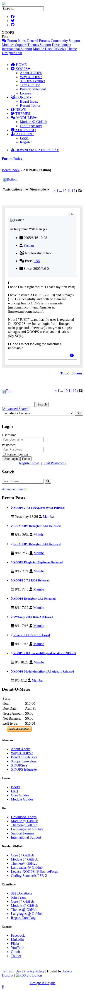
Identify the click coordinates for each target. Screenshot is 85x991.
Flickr (15, 943)
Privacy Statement (33, 89)
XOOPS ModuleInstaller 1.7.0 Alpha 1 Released (43, 671)
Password (9, 445)
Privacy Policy (34, 971)
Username (9, 435)
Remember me (17, 454)
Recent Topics (30, 105)
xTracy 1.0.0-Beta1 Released (31, 635)
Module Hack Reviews (49, 49)
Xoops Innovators (23, 761)
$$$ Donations (21, 893)
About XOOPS (31, 73)
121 (73, 213)
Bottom (12, 179)
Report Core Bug (23, 918)
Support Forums (22, 833)
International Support (17, 49)
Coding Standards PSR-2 (29, 876)
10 (64, 191)
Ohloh (15, 952)
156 (37, 261)
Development (61, 45)
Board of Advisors (24, 757)
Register (26, 142)
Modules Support (14, 45)
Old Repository (31, 126)
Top (8, 391)
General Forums (38, 41)
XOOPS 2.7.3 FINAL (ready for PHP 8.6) (39, 507)
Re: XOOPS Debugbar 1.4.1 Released (37, 526)
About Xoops (20, 749)
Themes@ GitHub (24, 825)
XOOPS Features (32, 81)
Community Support (65, 41)
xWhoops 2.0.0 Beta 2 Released (33, 617)
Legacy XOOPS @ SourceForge (34, 871)
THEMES (22, 114)
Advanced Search (15, 409)
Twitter (16, 956)
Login (24, 138)
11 (69, 191)
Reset (26, 459)
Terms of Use (11, 971)
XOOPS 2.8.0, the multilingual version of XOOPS (44, 653)
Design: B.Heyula (43, 983)
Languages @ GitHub (27, 829)
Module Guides (22, 799)
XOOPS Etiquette (24, 769)
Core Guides (20, 795)
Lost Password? (55, 463)
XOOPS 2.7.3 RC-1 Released (31, 580)
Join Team (18, 897)
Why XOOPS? (31, 77)
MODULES (24, 118)
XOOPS (21, 69)
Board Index (29, 101)
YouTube (17, 948)
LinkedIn (17, 939)
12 (73, 191)
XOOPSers (19, 765)
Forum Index (16, 41)
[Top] (72, 355)
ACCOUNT (24, 134)
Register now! (29, 463)
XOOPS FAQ (25, 130)
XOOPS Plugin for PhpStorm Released (38, 562)
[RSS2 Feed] (29, 975)
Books (15, 787)
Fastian (29, 245)
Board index (10, 170)
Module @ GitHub (33, 122)
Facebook (18, 935)
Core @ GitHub (22, 855)
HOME (21, 65)
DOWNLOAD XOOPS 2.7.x (37, 150)
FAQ (14, 791)
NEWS (20, 109)
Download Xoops (23, 817)
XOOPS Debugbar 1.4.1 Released (34, 598)
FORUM (22, 97)
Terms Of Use (30, 85)
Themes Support (39, 45)
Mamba (48, 516)
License (25, 93)
